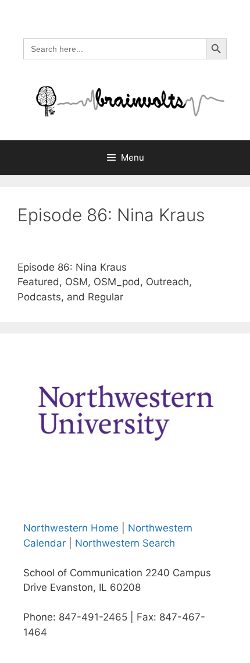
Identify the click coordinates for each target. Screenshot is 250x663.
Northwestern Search (125, 543)
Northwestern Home (71, 528)
